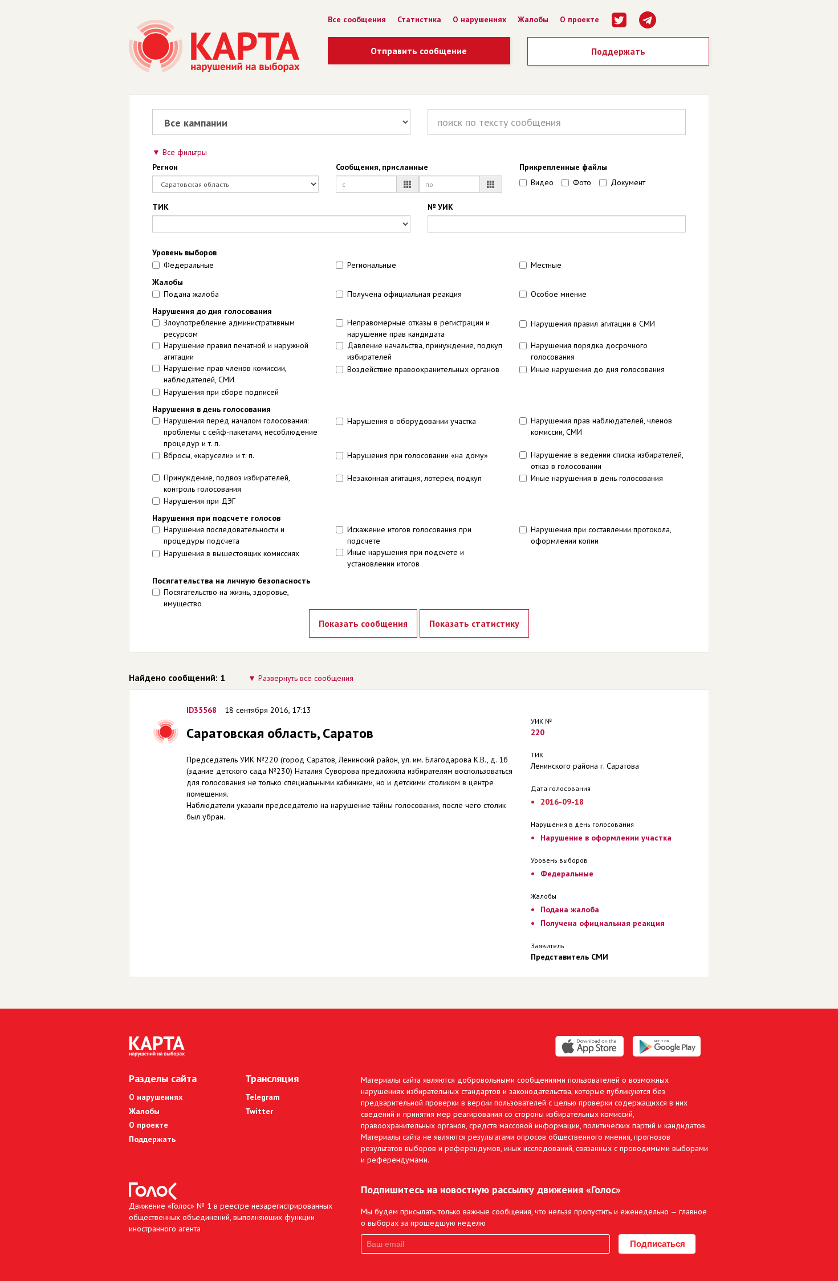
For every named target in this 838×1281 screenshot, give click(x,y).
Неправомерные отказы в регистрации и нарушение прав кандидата (418, 328)
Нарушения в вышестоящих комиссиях (231, 553)
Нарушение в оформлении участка (606, 838)
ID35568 (201, 710)
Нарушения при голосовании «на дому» (417, 455)
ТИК (160, 207)
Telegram (262, 1097)
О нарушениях (479, 19)
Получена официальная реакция (404, 294)
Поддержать (618, 51)
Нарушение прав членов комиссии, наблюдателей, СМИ (225, 374)
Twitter (259, 1111)
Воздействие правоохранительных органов (423, 369)
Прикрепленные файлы (563, 167)
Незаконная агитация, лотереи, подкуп (414, 478)
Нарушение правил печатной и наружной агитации (236, 351)
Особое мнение (559, 294)
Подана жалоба (191, 294)
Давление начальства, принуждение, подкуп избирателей (424, 351)
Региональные (371, 265)
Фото (582, 182)
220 (537, 732)
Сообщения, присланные (382, 167)
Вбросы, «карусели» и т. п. (209, 455)
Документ (628, 182)
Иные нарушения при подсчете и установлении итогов (405, 558)
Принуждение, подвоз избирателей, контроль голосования (227, 483)
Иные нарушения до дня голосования (598, 369)
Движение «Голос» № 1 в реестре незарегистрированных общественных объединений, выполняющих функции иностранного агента (230, 1217)
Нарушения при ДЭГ (199, 501)
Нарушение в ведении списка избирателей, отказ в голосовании (607, 460)
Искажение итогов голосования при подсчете (409, 535)
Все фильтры (184, 152)
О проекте (579, 19)
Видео (542, 182)
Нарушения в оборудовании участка (411, 421)
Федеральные (189, 265)
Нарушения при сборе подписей (221, 392)
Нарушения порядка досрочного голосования (589, 351)
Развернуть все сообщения (305, 678)
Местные (546, 265)
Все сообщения (357, 19)
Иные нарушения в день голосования (597, 478)
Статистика (419, 19)
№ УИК (440, 207)
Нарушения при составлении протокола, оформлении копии (601, 535)
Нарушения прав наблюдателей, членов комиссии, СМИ (601, 426)
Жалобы (533, 19)
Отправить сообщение (419, 50)
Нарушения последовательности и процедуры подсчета (224, 535)
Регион (165, 167)
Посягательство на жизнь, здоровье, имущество (226, 598)
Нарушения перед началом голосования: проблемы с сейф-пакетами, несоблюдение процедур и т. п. (241, 431)
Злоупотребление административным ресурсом (229, 328)
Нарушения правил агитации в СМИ (593, 324)
